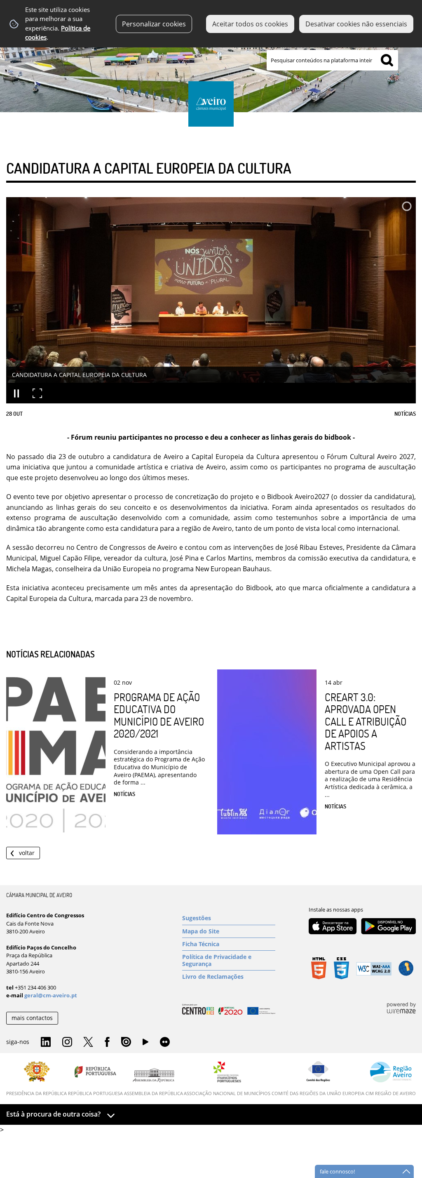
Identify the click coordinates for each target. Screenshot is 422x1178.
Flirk (165, 1042)
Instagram (67, 1042)
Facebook (107, 1042)
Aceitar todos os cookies (250, 23)
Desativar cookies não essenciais (356, 23)
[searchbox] (332, 60)
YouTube (145, 1044)
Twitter (88, 1042)
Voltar (27, 853)
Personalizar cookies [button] (154, 23)
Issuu (126, 1042)
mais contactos (32, 1018)
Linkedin (46, 1042)
